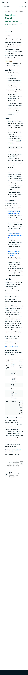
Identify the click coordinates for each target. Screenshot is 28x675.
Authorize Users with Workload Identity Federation (14, 253)
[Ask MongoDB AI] (22, 7)
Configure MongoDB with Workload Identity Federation (14, 236)
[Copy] (21, 147)
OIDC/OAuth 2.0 (20, 11)
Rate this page (8, 35)
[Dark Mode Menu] (25, 7)
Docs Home (8, 11)
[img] (6, 39)
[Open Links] (25, 2)
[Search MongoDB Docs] (20, 7)
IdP (19, 87)
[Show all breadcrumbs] (13, 11)
